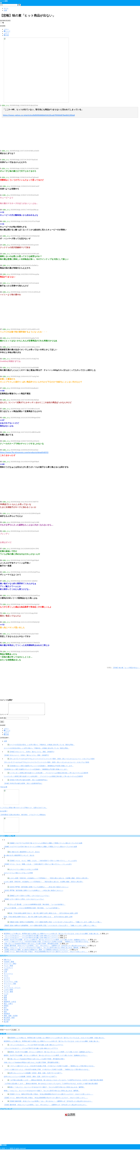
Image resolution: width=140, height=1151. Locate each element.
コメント (4, 714)
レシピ (6, 993)
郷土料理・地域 (9, 1017)
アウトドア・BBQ (10, 963)
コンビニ (7, 977)
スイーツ (7, 979)
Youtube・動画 (9, 961)
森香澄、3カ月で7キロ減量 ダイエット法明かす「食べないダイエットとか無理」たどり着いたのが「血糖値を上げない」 (46, 939)
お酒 (5, 971)
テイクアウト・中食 (11, 981)
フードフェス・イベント (12, 987)
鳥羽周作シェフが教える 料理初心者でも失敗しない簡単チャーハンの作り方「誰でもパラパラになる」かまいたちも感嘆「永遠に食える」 (52, 933)
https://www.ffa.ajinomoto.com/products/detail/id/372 (24, 452)
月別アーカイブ (5, 1030)
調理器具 (7, 1013)
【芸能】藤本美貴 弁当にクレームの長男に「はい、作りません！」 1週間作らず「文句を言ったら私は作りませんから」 (45, 945)
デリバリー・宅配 (10, 983)
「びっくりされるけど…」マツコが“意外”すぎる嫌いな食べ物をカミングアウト (31, 935)
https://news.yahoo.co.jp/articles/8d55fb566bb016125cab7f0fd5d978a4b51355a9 (39, 115)
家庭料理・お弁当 (10, 1001)
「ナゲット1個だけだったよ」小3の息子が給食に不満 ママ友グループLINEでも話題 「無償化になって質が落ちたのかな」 (47, 941)
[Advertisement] (57, 135)
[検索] (19, 5)
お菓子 (6, 969)
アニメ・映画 (8, 965)
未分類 (6, 1009)
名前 (1, 718)
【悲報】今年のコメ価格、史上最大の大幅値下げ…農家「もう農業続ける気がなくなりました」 (36, 949)
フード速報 (4, 1)
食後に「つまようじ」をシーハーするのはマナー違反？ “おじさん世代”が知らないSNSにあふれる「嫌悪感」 (42, 947)
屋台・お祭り (8, 1003)
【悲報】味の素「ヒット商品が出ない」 (126, 667)
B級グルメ (7, 959)
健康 (5, 997)
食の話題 (7, 1019)
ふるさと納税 (8, 989)
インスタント (8, 967)
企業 (5, 741)
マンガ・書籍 (8, 991)
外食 (5, 999)
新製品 (6, 1005)
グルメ (6, 975)
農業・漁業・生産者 (11, 1015)
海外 (5, 1011)
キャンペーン (8, 973)
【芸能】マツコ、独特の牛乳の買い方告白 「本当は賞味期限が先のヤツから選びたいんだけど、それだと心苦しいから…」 (46, 951)
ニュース (7, 985)
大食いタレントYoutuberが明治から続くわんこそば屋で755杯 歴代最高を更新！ (32, 943)
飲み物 (6, 1021)
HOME (4, 1145)
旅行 (5, 1007)
